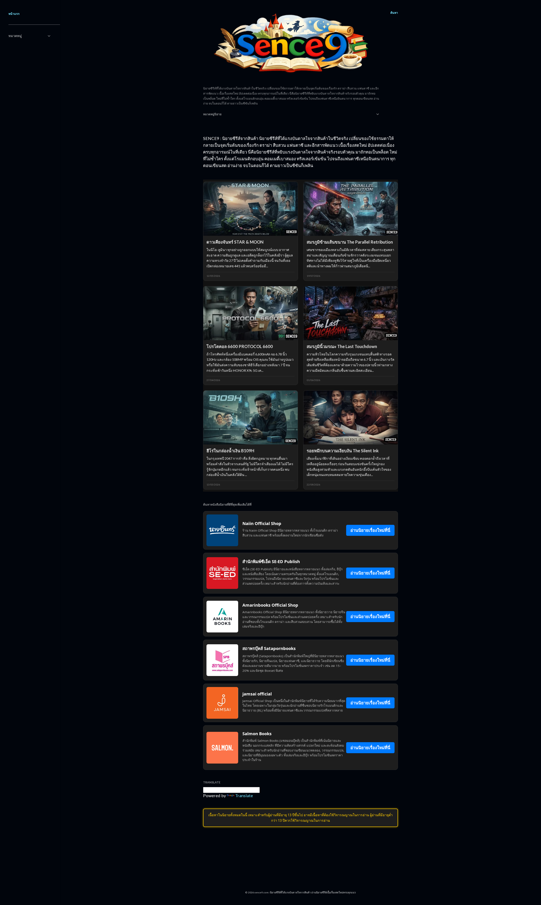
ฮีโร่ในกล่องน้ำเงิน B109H (230, 450)
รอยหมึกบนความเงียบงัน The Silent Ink (343, 450)
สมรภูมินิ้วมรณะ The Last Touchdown (342, 346)
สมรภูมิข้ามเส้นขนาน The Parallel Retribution (350, 241)
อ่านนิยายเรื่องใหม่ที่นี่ (370, 530)
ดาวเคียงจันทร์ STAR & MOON (235, 241)
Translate (244, 795)
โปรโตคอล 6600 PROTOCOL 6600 (239, 346)
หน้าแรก (13, 13)
